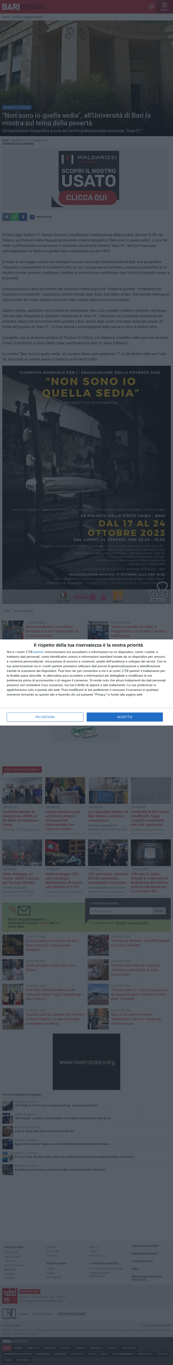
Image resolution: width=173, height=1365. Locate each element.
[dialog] (86, 682)
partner (39, 651)
